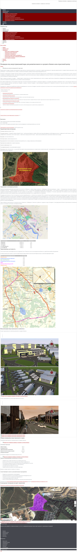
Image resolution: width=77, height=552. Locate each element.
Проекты (4, 21)
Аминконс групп (6, 11)
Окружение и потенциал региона (9, 95)
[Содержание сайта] (3, 24)
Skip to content (3, 45)
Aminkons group (4, 549)
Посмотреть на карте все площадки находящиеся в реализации (12, 485)
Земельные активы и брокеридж (10, 15)
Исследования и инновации (9, 20)
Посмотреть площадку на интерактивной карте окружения (11, 109)
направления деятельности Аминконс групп (39, 481)
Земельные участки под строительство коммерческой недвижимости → (14, 522)
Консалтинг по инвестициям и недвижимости (12, 17)
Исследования (5, 547)
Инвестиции (5, 541)
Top (1, 550)
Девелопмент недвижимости (10, 16)
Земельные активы (6, 542)
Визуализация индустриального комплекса (11, 98)
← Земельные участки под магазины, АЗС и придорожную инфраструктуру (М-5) (15, 521)
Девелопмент (5, 543)
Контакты (4, 23)
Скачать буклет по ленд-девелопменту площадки (9, 115)
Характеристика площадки (8, 93)
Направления (5, 12)
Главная (4, 9)
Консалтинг (5, 544)
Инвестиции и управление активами (11, 13)
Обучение (4, 546)
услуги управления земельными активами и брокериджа (17, 481)
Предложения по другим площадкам (7, 127)
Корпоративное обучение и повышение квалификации (14, 19)
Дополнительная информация (8, 103)
